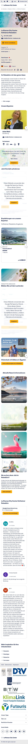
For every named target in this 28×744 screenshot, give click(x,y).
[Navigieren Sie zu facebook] (3, 731)
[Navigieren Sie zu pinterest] (24, 731)
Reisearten (6, 657)
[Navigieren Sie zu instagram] (7, 731)
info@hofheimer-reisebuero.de (11, 38)
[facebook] (15, 70)
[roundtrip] (21, 70)
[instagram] (18, 70)
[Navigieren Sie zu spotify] (19, 731)
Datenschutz (8, 665)
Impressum (16, 665)
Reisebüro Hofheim (12, 9)
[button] (3, 144)
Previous (1, 245)
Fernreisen (6, 660)
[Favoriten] (7, 1)
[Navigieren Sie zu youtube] (11, 731)
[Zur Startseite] (9, 5)
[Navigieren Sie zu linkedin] (15, 731)
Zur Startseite (4, 9)
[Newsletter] (4, 1)
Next (26, 127)
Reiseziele (6, 651)
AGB (2, 665)
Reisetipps (6, 654)
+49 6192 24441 (7, 36)
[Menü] (25, 5)
